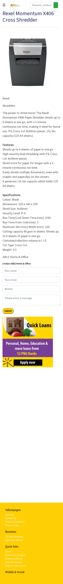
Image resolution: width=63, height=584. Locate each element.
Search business (13, 562)
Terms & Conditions (15, 521)
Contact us (10, 518)
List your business (14, 536)
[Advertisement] (31, 401)
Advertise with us (14, 540)
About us (9, 514)
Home (8, 551)
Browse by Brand (13, 558)
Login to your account (16, 565)
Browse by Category (15, 554)
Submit (8, 310)
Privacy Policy (12, 525)
